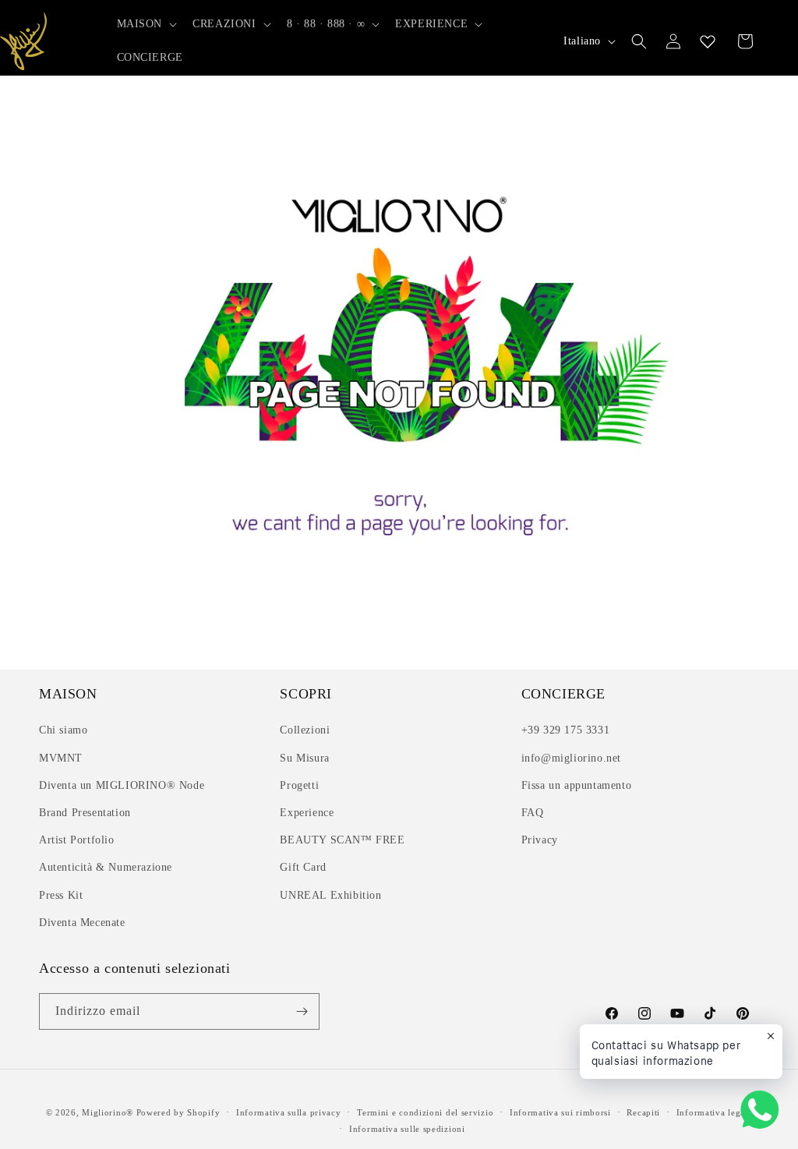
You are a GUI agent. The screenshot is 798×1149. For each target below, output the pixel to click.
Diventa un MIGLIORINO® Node (121, 785)
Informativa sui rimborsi (560, 1112)
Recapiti (643, 1112)
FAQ (532, 812)
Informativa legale (714, 1112)
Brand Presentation (85, 812)
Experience (307, 812)
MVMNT (61, 758)
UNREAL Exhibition (330, 895)
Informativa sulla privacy (288, 1112)
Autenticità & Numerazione (105, 867)
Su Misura (304, 758)
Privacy (539, 840)
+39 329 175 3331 (565, 730)
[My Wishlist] (707, 41)
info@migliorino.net (571, 758)
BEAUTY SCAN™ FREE (342, 840)
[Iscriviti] (301, 1011)
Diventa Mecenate (82, 922)
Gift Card (303, 867)
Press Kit (61, 895)
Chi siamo (63, 730)
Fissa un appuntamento (576, 785)
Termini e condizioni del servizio (425, 1112)
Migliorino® (107, 1112)
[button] (146, 24)
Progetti (299, 785)
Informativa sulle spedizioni (407, 1128)
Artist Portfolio (77, 840)
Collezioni (305, 730)
